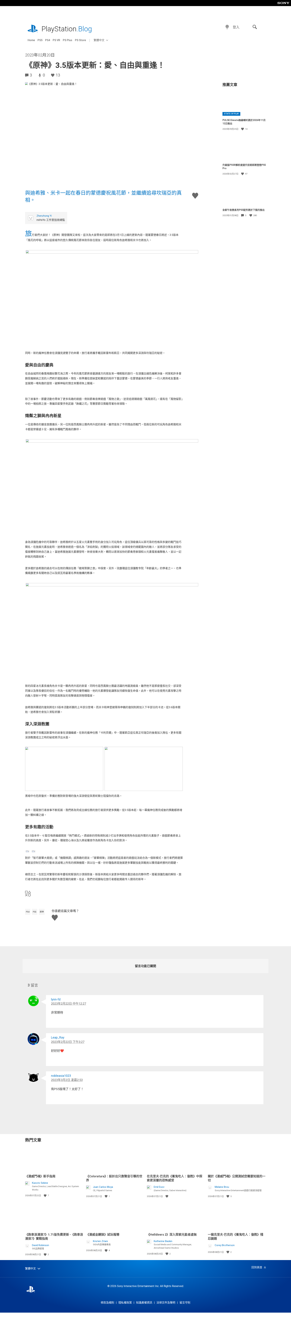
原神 (42, 912)
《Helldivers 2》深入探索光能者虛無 (172, 1234)
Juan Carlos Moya (103, 1186)
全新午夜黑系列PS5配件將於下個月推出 (243, 209)
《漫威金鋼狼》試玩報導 (102, 1234)
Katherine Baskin (163, 1241)
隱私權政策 (125, 1302)
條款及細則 (107, 1302)
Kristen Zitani (100, 1241)
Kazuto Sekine (40, 1182)
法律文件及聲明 (165, 1302)
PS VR (56, 40)
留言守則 (185, 1302)
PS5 (40, 40)
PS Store (80, 40)
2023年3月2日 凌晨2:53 (67, 1080)
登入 (236, 27)
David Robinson (40, 1245)
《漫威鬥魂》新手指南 (40, 1176)
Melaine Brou (222, 1186)
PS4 (47, 40)
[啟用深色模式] (227, 27)
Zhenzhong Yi (44, 215)
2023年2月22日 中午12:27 (68, 1003)
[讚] (243, 129)
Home (31, 40)
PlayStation (66, 29)
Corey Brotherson (225, 1245)
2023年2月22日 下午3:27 (67, 1042)
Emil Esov (159, 1186)
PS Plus (67, 40)
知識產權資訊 (144, 1302)
